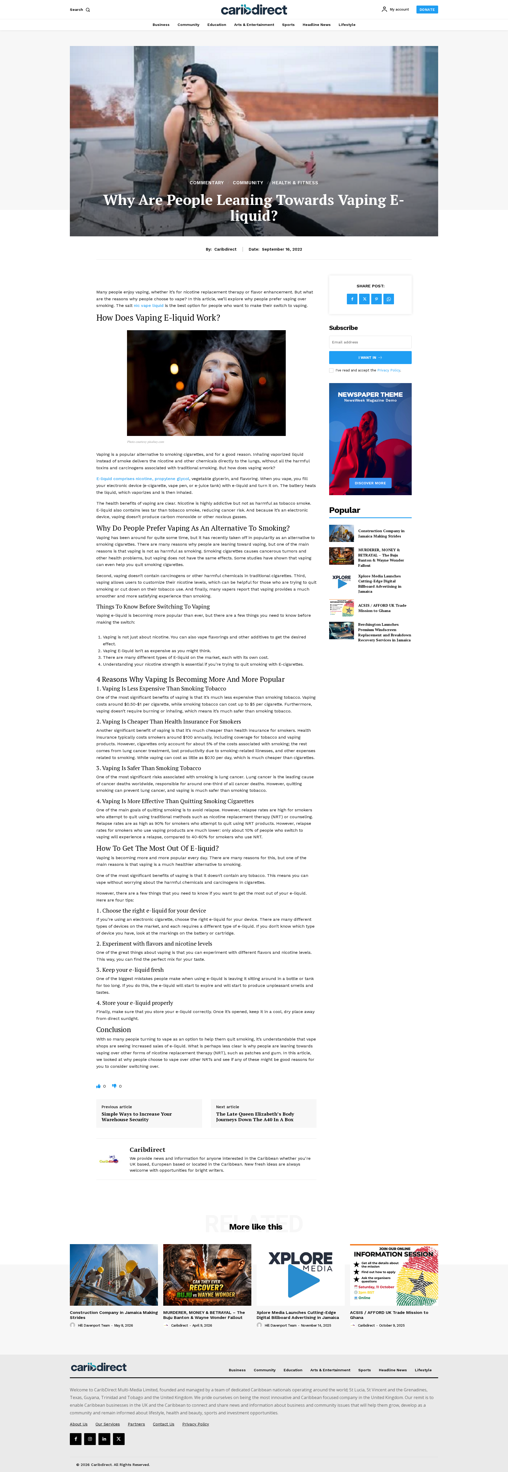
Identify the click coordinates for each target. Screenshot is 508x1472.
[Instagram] (90, 1439)
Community (248, 183)
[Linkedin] (104, 1439)
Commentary (207, 183)
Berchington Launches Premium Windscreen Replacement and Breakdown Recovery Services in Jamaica (384, 632)
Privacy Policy (388, 370)
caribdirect (225, 249)
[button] (81, 9)
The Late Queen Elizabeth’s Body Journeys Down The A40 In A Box (255, 1117)
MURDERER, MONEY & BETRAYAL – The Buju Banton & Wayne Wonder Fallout (381, 557)
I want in (367, 358)
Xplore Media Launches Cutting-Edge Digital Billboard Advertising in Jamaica (379, 583)
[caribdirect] (109, 1159)
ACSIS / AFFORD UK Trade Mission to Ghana (382, 608)
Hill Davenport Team (94, 1325)
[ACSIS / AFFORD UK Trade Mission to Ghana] (341, 608)
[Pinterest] (376, 299)
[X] (364, 299)
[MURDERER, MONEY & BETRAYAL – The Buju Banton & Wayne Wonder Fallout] (341, 555)
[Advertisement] (254, 140)
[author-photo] (73, 1325)
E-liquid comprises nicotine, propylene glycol (142, 478)
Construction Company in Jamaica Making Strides (381, 533)
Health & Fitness (295, 183)
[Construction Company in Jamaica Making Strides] (341, 533)
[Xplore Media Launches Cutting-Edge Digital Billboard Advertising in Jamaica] (341, 582)
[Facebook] (352, 299)
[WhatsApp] (388, 299)
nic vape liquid (149, 305)
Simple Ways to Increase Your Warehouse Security (137, 1117)
